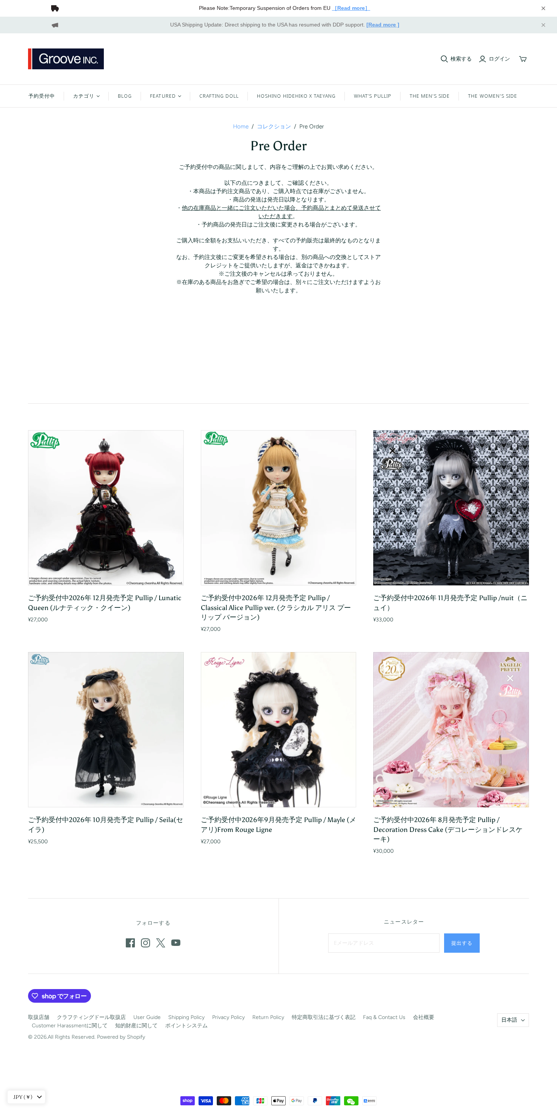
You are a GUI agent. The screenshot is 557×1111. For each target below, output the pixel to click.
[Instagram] (145, 942)
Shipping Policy (186, 1017)
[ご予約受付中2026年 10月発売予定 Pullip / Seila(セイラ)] (106, 730)
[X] (160, 942)
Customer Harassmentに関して (70, 1025)
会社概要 (423, 1017)
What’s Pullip (372, 95)
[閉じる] (543, 8)
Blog (125, 95)
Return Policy (268, 1017)
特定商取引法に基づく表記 (323, 1017)
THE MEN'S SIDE (430, 95)
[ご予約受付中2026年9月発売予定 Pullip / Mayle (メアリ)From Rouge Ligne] (279, 730)
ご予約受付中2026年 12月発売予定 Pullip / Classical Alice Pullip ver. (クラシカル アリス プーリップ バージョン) (276, 607)
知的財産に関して (136, 1025)
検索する (461, 59)
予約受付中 (41, 95)
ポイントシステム (186, 1025)
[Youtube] (175, 942)
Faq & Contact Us (384, 1017)
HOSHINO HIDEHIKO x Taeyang (296, 95)
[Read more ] (382, 25)
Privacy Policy (228, 1017)
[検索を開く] (444, 59)
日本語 (509, 1020)
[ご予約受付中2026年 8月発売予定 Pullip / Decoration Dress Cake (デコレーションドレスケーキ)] (451, 730)
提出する (462, 942)
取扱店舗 (38, 1017)
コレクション (274, 126)
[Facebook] (130, 942)
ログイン (499, 59)
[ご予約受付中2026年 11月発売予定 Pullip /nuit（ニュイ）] (451, 508)
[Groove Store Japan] (66, 58)
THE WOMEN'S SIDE (492, 95)
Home (241, 126)
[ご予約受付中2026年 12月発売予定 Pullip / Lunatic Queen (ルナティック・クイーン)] (106, 508)
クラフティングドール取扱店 (91, 1017)
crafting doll (219, 95)
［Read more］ (351, 8)
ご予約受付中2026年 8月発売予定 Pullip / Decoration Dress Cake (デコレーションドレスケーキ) (448, 829)
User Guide (147, 1017)
